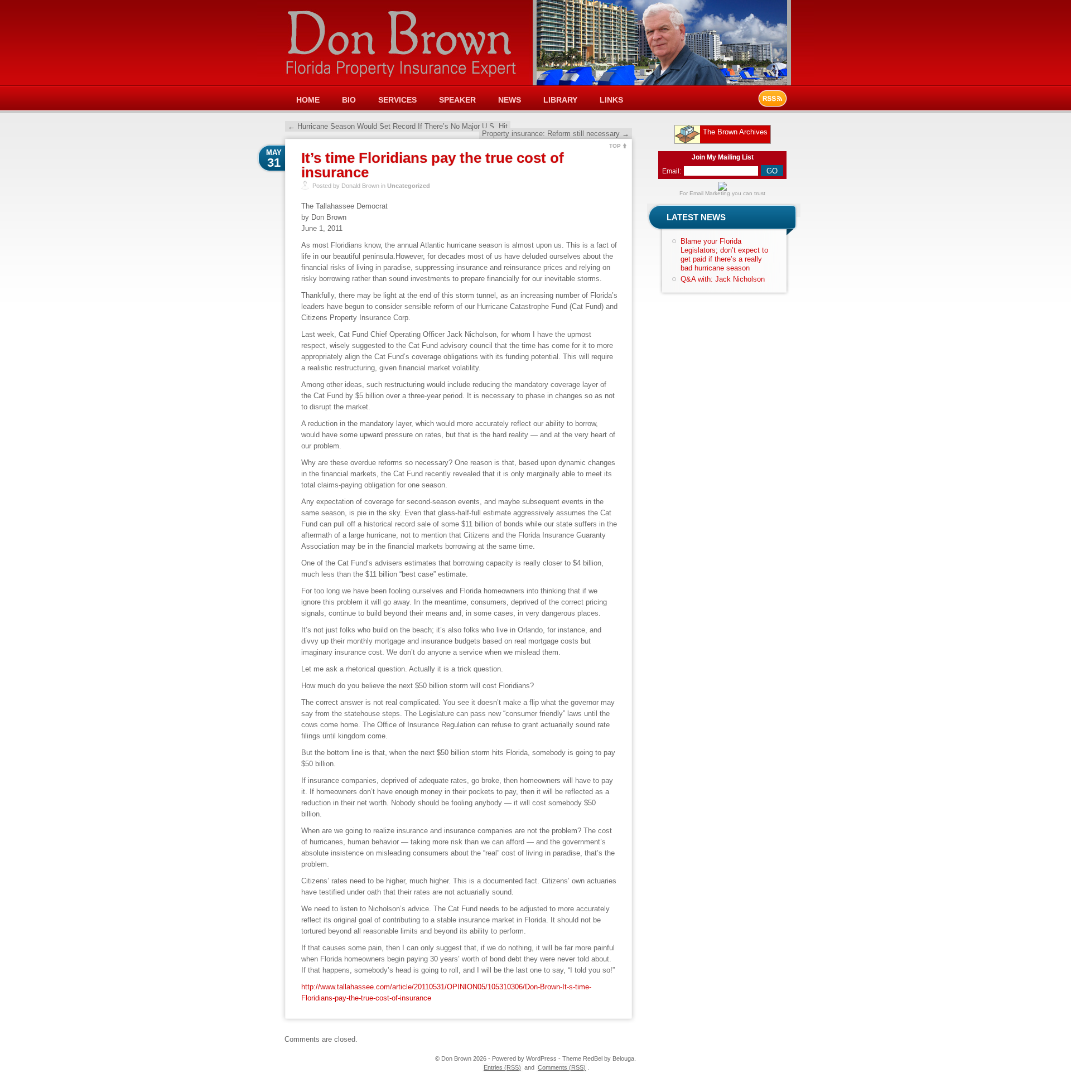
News (509, 99)
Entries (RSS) (502, 1067)
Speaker (457, 99)
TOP (615, 146)
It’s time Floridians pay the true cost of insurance (432, 165)
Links (611, 99)
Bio (349, 99)
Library (560, 99)
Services (397, 99)
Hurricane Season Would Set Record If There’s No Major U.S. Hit (398, 126)
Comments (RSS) (562, 1067)
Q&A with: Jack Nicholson (723, 279)
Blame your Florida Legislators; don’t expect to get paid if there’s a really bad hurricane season (724, 254)
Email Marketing (709, 193)
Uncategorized (408, 185)
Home (308, 99)
